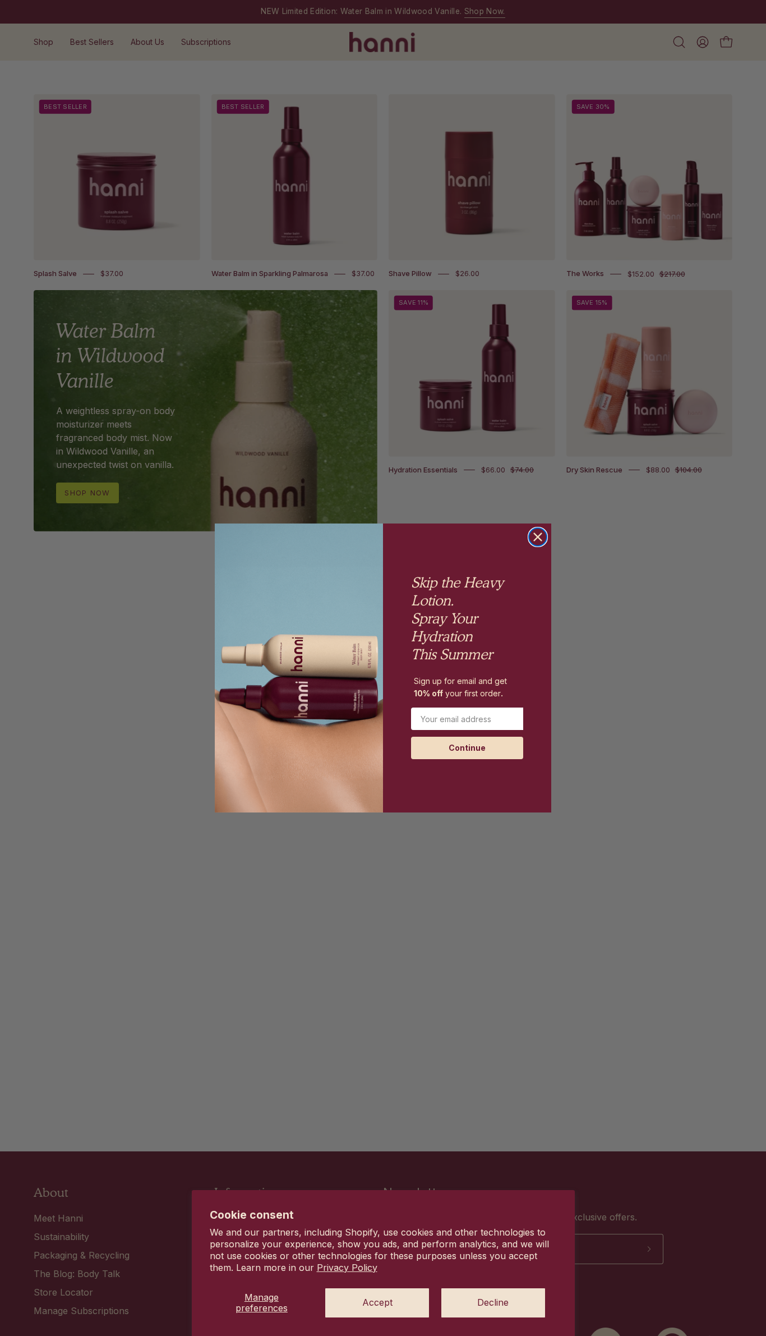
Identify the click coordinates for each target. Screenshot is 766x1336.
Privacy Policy (347, 1267)
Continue (467, 747)
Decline (493, 1302)
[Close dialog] (538, 537)
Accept (377, 1302)
